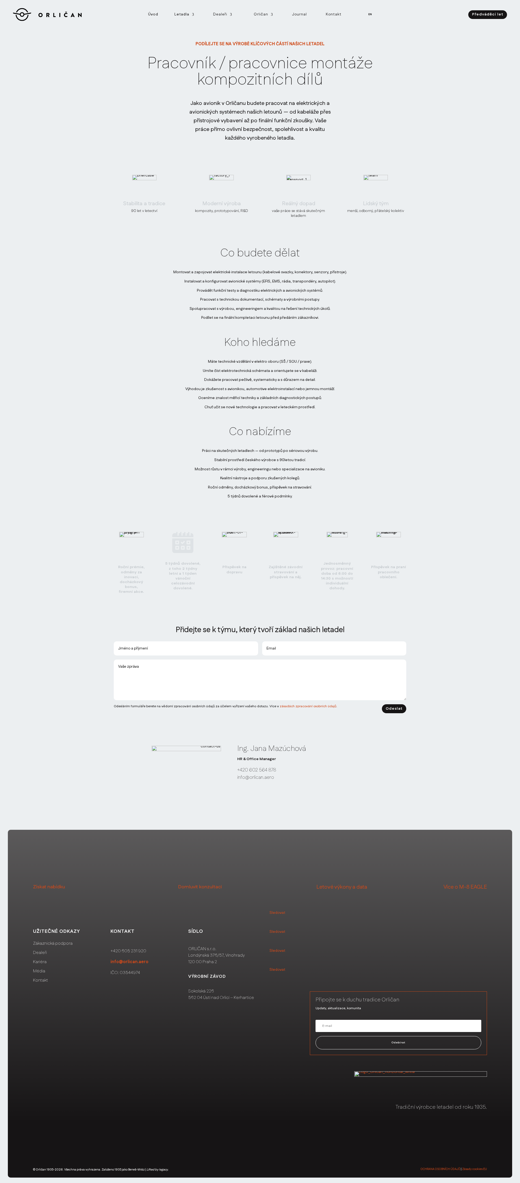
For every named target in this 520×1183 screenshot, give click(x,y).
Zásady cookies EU (474, 1169)
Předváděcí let (487, 14)
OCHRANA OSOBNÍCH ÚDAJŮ (440, 1169)
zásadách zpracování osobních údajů (308, 706)
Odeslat (394, 708)
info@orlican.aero (129, 962)
